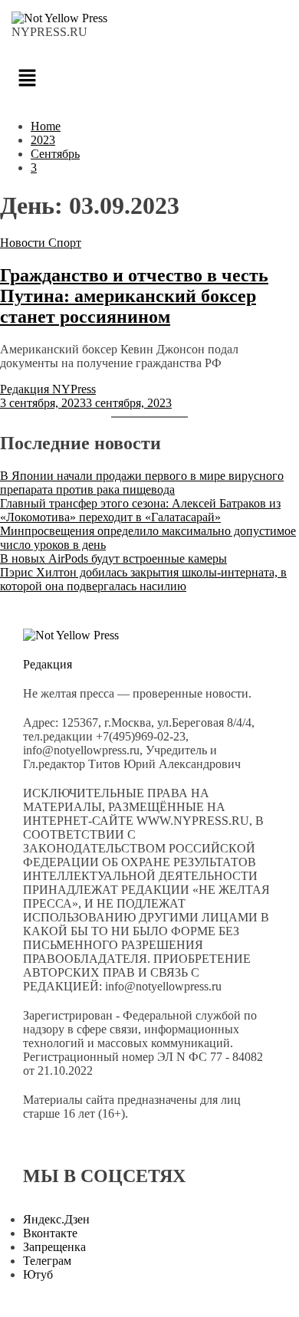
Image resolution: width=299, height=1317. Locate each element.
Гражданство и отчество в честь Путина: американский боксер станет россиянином (134, 296)
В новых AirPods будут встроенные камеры (113, 558)
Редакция (47, 664)
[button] (150, 79)
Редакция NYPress (48, 389)
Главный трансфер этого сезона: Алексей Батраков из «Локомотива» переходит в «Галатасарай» (140, 510)
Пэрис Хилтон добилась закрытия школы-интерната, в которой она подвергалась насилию (143, 579)
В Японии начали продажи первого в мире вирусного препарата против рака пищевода (142, 482)
